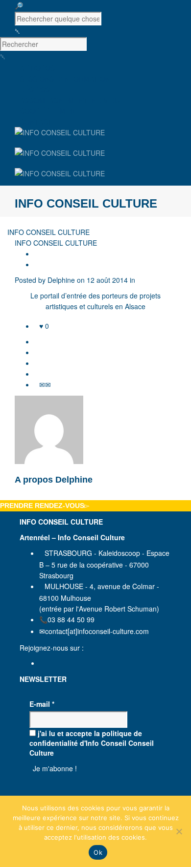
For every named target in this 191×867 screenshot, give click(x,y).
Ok (98, 852)
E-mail (41, 704)
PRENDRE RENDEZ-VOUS (42, 505)
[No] (179, 831)
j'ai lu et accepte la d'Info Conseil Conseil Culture (91, 743)
